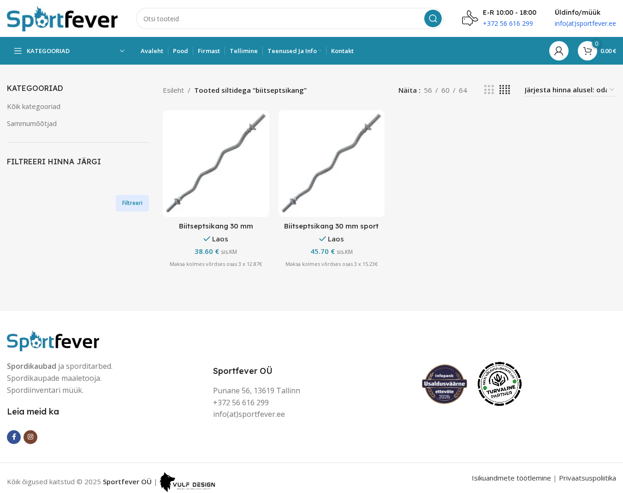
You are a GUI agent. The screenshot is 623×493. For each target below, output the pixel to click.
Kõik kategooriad (33, 106)
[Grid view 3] (488, 90)
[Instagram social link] (30, 437)
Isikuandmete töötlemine (511, 477)
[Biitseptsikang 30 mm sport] (332, 163)
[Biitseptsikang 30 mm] (216, 163)
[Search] (433, 18)
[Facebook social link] (14, 437)
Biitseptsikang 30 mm (216, 226)
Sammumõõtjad (32, 123)
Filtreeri (132, 203)
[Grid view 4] (504, 90)
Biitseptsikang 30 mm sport (331, 226)
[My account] (559, 51)
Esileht (173, 90)
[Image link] (53, 339)
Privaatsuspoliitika (587, 477)
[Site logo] (62, 17)
